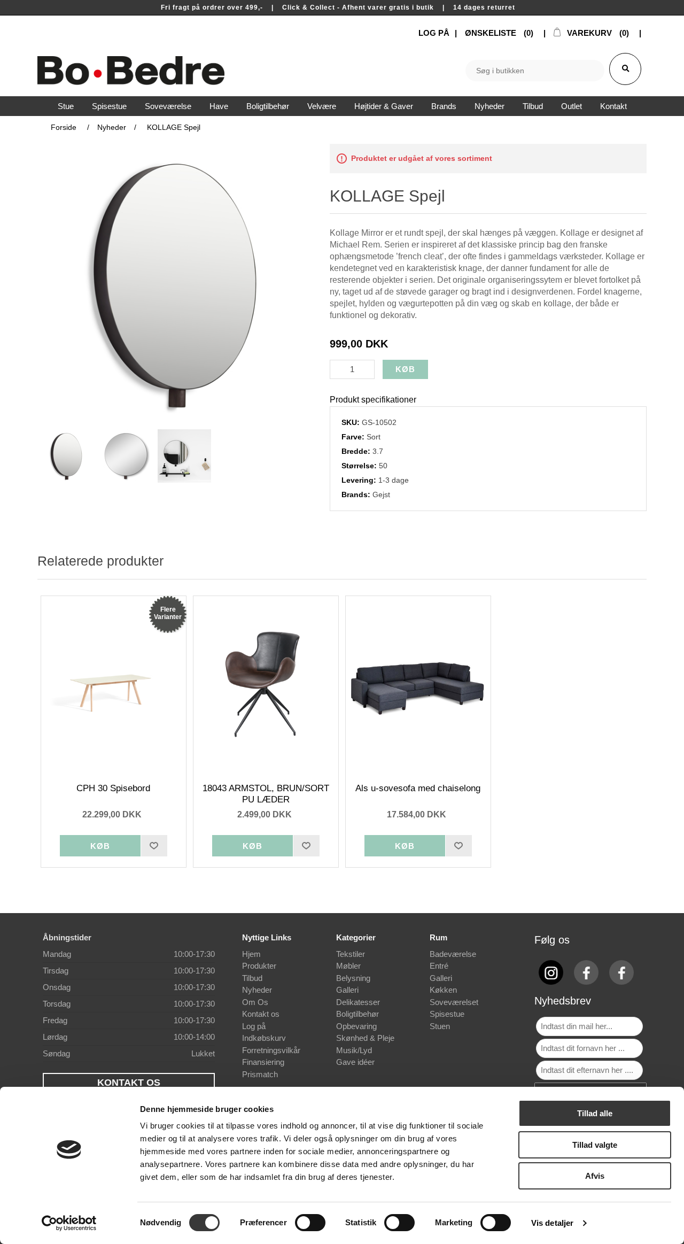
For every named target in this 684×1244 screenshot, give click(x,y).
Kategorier (356, 937)
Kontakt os (260, 1013)
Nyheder (257, 989)
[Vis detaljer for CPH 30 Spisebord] (113, 684)
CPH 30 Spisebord (113, 788)
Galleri (347, 989)
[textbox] (534, 70)
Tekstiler (350, 954)
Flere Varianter (168, 613)
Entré (439, 965)
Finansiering (263, 1062)
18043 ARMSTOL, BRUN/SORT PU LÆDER (266, 793)
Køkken (443, 989)
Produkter (259, 965)
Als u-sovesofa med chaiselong (417, 788)
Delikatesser (358, 1002)
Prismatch (260, 1074)
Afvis (594, 1175)
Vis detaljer (552, 1222)
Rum (438, 937)
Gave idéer (355, 1062)
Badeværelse (453, 954)
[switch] (310, 1222)
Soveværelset (454, 1002)
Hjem (251, 954)
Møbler (348, 965)
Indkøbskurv (264, 1037)
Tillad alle (594, 1113)
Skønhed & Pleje (365, 1037)
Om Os (255, 1002)
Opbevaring (356, 1026)
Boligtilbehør (357, 1013)
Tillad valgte (594, 1144)
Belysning (353, 978)
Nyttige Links (266, 937)
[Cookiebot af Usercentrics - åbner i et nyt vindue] (69, 1223)
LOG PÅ (433, 32)
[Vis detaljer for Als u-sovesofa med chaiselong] (418, 684)
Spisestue (447, 1013)
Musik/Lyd (354, 1050)
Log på (254, 1026)
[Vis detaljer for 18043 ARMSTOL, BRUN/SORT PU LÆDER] (266, 684)
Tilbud (252, 978)
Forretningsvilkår (271, 1050)
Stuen (440, 1026)
